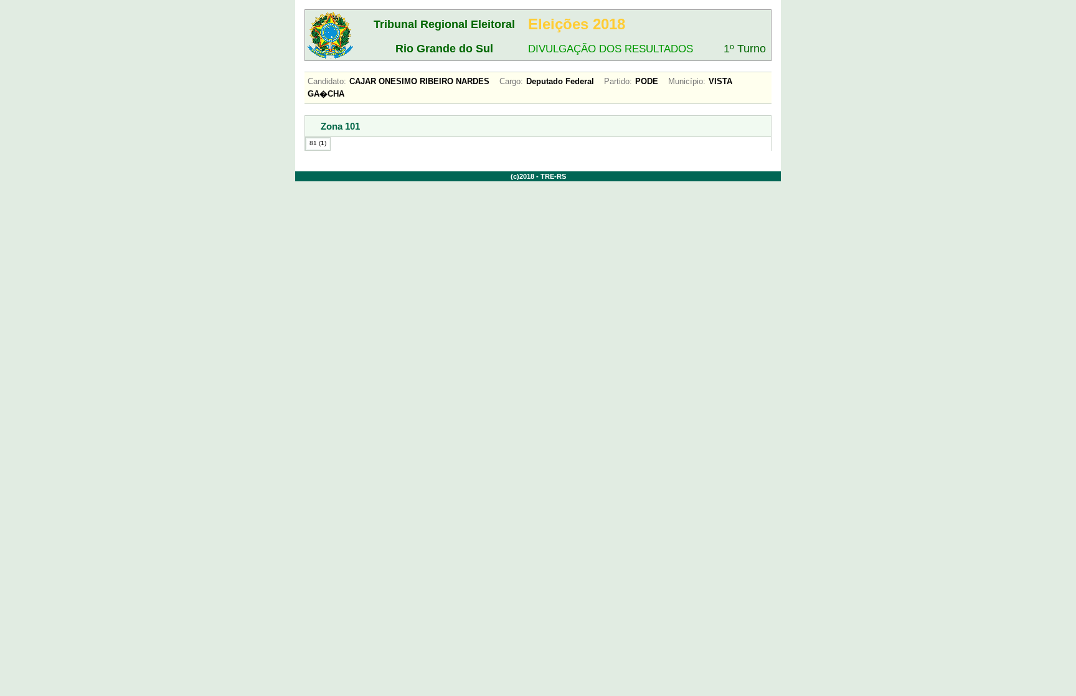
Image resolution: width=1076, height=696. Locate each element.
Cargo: (511, 81)
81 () (317, 143)
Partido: (618, 81)
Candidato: (327, 81)
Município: (687, 81)
